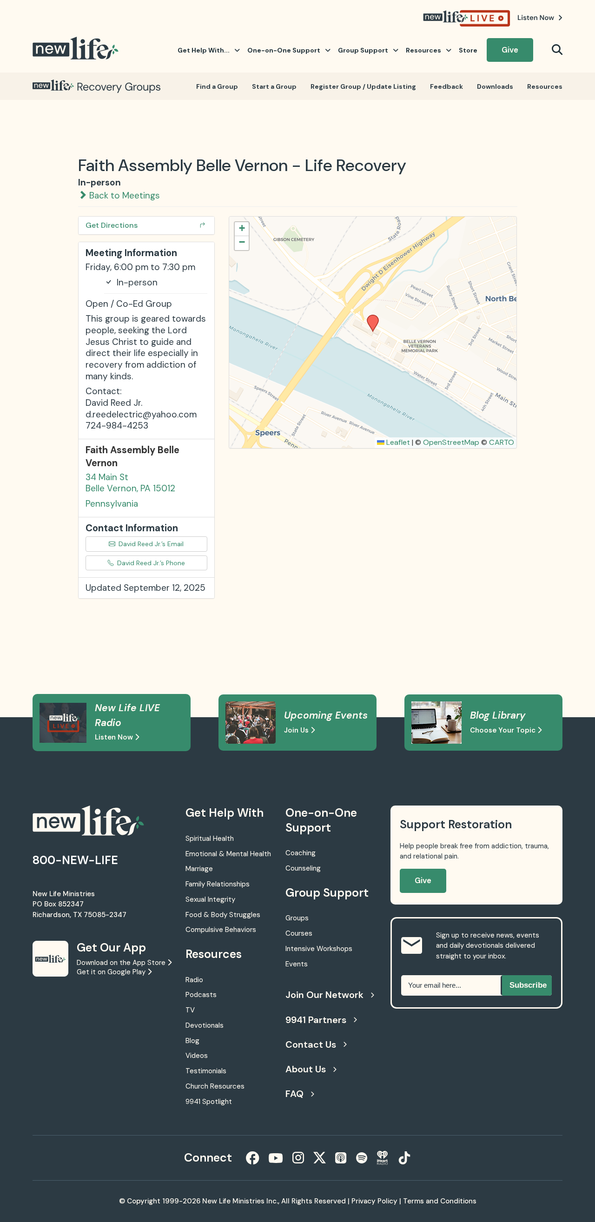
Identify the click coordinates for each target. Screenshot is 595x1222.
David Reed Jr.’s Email (150, 544)
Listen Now (115, 737)
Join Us (297, 730)
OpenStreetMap (451, 442)
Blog (192, 1040)
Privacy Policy (374, 1201)
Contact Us (310, 1044)
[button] (369, 317)
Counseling (303, 868)
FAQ (294, 1094)
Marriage (199, 868)
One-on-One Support (283, 50)
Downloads (495, 86)
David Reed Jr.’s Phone (150, 563)
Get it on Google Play (112, 972)
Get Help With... (204, 50)
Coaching (300, 853)
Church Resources (215, 1086)
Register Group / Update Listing (363, 86)
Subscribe (528, 985)
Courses (298, 933)
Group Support (363, 50)
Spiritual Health (209, 838)
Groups (297, 918)
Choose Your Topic (503, 730)
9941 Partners (315, 1020)
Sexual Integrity (210, 899)
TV (190, 1010)
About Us (305, 1069)
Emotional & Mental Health (228, 854)
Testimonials (205, 1071)
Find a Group (217, 86)
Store (468, 50)
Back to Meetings (123, 195)
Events (296, 964)
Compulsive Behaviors (220, 929)
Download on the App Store (122, 962)
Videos (196, 1055)
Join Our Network (324, 995)
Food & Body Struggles (222, 914)
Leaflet (397, 442)
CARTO (501, 442)
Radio (194, 979)
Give (510, 50)
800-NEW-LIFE (75, 860)
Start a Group (274, 86)
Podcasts (201, 994)
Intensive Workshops (318, 948)
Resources (423, 50)
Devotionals (204, 1025)
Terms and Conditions (439, 1201)
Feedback (446, 86)
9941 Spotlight (208, 1101)
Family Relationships (217, 884)
